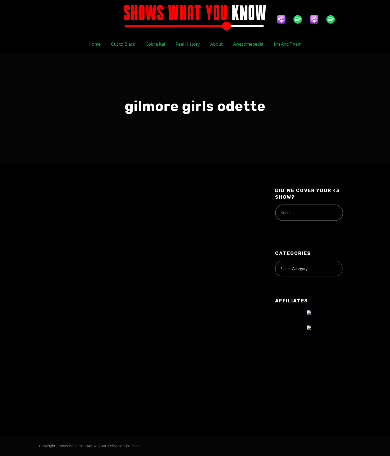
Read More (57, 320)
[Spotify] (300, 19)
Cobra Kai (155, 44)
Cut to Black (123, 44)
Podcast (81, 234)
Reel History (188, 44)
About (216, 44)
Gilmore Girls (59, 234)
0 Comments (100, 239)
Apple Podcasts (81, 372)
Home (95, 44)
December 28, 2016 (63, 228)
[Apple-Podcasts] (284, 19)
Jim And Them (287, 44)
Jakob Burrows (102, 228)
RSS (104, 372)
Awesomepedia (248, 44)
